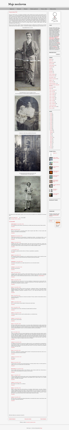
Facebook (19, 9)
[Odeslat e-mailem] (21, 217)
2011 (51, 146)
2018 (51, 122)
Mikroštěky (50, 71)
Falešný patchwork (34, 9)
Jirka (12, 272)
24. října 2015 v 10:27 (17, 397)
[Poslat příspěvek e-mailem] (19, 217)
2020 (51, 119)
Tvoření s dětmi (44, 9)
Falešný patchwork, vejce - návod (56, 194)
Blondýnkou (54, 46)
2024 (51, 114)
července (51, 137)
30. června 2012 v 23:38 (17, 362)
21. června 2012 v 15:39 (17, 301)
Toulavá (50, 88)
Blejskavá (50, 59)
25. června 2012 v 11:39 (17, 356)
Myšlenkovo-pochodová (52, 78)
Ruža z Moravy (13, 368)
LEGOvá (50, 69)
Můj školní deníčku (52, 75)
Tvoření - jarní (51, 91)
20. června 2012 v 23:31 (16, 229)
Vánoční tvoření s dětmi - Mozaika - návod (55, 181)
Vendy (12, 279)
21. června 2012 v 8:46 (19, 261)
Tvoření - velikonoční (52, 103)
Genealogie (51, 66)
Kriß (12, 229)
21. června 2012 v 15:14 (16, 295)
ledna (51, 145)
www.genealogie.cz (41, 275)
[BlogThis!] (22, 217)
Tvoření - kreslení (51, 94)
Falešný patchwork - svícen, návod (56, 171)
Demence (50, 60)
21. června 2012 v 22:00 (17, 323)
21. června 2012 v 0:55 (17, 242)
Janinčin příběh (51, 38)
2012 (51, 129)
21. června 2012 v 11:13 (16, 272)
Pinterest (25, 9)
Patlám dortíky (53, 9)
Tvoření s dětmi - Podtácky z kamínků (56, 158)
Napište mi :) (51, 80)
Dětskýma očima (51, 62)
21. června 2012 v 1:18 (15, 249)
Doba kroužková (54, 37)
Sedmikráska (13, 261)
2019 (51, 120)
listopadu (51, 132)
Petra (12, 350)
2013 (51, 128)
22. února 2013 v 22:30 (19, 368)
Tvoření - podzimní (52, 97)
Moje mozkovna (17, 4)
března (51, 142)
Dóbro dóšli (51, 63)
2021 (51, 118)
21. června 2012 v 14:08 (17, 279)
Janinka (12, 318)
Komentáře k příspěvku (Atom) (30, 422)
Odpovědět (13, 226)
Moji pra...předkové (52, 74)
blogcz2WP (54, 215)
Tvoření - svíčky (51, 100)
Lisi (11, 307)
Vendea (12, 312)
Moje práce (51, 72)
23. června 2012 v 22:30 (16, 350)
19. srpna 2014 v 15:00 (17, 382)
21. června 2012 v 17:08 (16, 307)
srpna (51, 136)
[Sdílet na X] (23, 217)
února (51, 143)
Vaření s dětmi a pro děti (53, 106)
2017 (51, 123)
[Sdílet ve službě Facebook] (24, 217)
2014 (51, 127)
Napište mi (12, 9)
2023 (51, 115)
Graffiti (50, 68)
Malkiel (12, 242)
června (51, 138)
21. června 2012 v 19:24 (17, 312)
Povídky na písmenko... (52, 83)
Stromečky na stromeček (55, 189)
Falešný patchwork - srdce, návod (56, 176)
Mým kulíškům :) (51, 77)
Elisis (12, 362)
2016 (51, 124)
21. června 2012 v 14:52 (17, 287)
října (51, 133)
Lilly (12, 295)
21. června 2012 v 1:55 (17, 255)
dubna (51, 141)
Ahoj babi (58, 42)
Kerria (12, 287)
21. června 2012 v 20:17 (17, 318)
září (50, 134)
